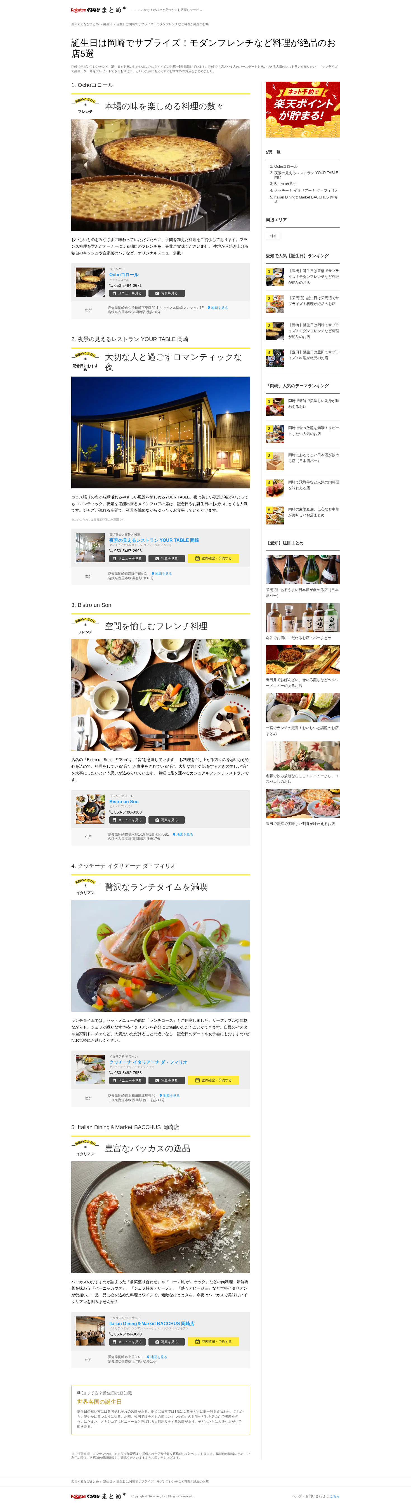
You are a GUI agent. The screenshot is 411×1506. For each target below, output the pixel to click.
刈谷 (273, 236)
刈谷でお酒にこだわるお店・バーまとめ (298, 638)
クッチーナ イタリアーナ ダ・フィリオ (306, 190)
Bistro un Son (285, 184)
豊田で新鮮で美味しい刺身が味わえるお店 (300, 824)
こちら (335, 1496)
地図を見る (219, 308)
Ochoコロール (285, 166)
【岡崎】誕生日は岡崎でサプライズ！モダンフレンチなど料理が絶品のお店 (313, 331)
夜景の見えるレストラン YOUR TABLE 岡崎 (133, 339)
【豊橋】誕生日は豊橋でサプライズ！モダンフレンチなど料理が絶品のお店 (313, 277)
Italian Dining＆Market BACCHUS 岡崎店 (128, 1127)
